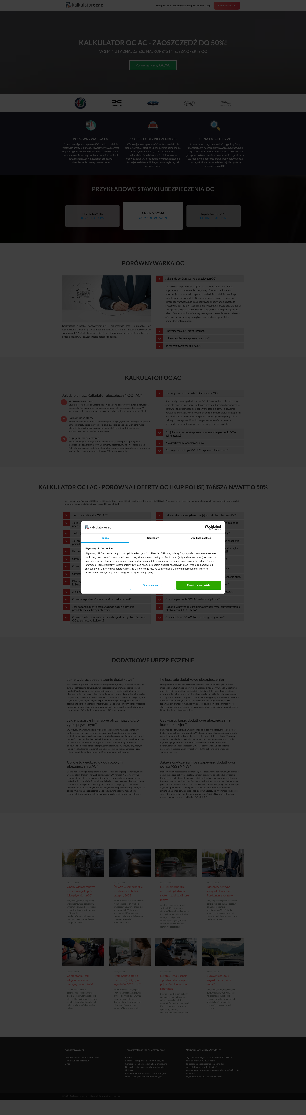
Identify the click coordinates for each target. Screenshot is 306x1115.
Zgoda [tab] (105, 538)
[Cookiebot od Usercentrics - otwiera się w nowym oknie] (207, 527)
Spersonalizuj (150, 585)
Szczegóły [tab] (153, 538)
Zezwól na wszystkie (198, 585)
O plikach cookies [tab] (201, 538)
